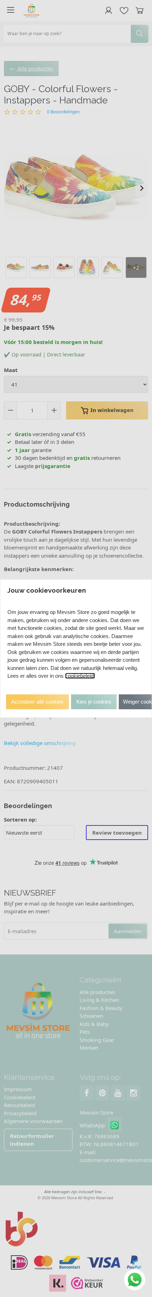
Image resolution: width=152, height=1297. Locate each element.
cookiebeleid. (80, 676)
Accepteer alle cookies (37, 702)
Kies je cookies (93, 702)
